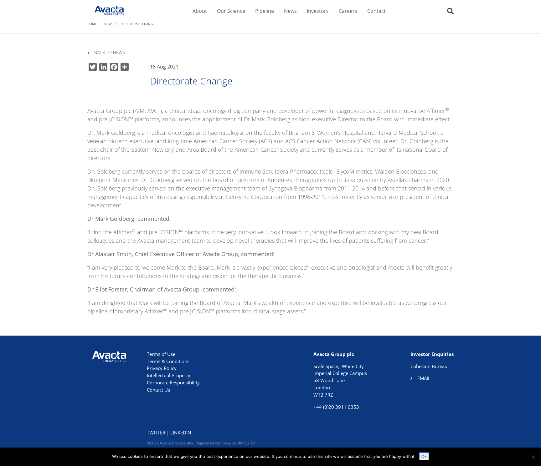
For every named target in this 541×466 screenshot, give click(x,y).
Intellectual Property (168, 375)
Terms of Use (161, 354)
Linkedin (180, 432)
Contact (376, 11)
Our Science (231, 11)
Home (92, 24)
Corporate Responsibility (173, 382)
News (290, 11)
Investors (318, 11)
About (200, 11)
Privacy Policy (162, 368)
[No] (533, 457)
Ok (424, 456)
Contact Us (158, 390)
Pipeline (264, 11)
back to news (109, 52)
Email (423, 378)
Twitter (156, 432)
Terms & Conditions (168, 361)
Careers (348, 11)
